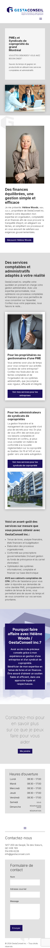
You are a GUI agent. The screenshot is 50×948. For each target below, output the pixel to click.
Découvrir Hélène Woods (19, 240)
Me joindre (25, 751)
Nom (12, 877)
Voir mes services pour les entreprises (25, 394)
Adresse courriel (18, 889)
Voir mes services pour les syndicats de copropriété (25, 464)
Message (14, 901)
